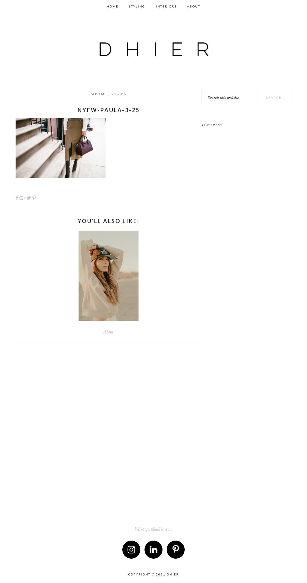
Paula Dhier (153, 44)
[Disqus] (108, 435)
